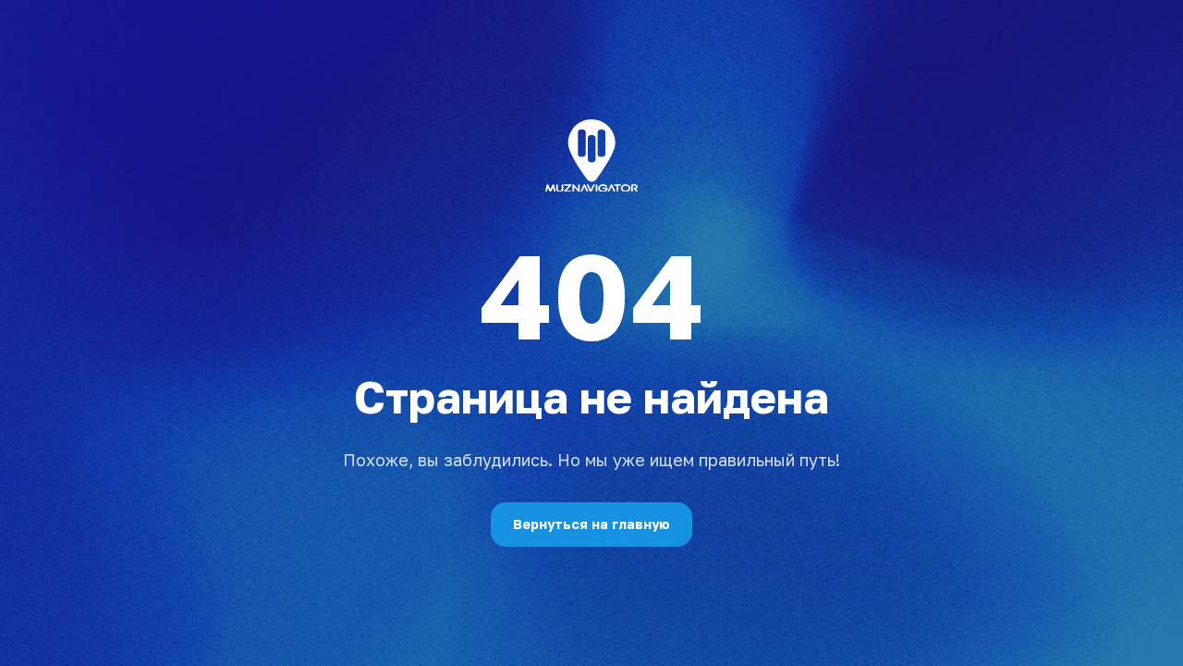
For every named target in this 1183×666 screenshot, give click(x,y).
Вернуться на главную (591, 524)
